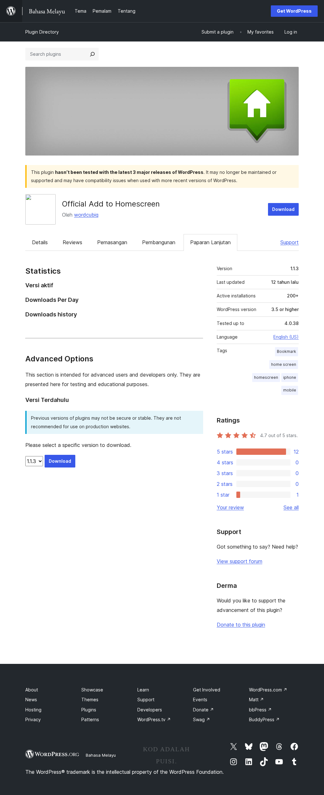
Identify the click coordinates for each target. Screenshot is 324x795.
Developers (149, 709)
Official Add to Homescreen (111, 203)
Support (289, 242)
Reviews (72, 242)
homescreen (266, 377)
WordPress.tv (154, 719)
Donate (203, 709)
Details (40, 242)
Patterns (90, 719)
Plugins (88, 709)
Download (283, 209)
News (31, 699)
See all (291, 507)
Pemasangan (112, 242)
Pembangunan (158, 242)
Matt (256, 699)
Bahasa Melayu (101, 755)
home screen (283, 364)
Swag (201, 719)
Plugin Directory (42, 32)
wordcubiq (86, 215)
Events (200, 699)
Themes (89, 699)
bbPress (260, 709)
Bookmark (286, 351)
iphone (289, 377)
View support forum (239, 561)
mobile (289, 390)
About (31, 689)
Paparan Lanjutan (210, 242)
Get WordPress (294, 11)
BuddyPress (264, 719)
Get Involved (206, 689)
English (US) (286, 337)
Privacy (33, 719)
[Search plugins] (92, 54)
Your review (230, 507)
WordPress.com (268, 689)
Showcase (92, 689)
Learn (143, 689)
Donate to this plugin (241, 624)
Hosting (33, 709)
